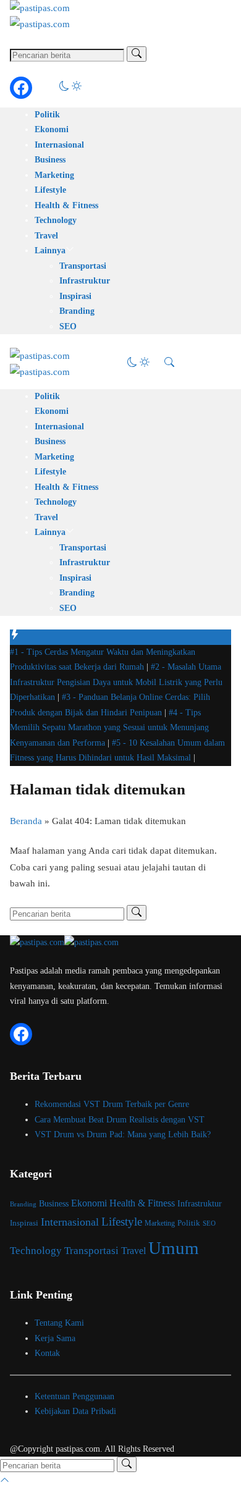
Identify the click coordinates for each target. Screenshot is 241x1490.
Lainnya (50, 250)
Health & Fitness (66, 205)
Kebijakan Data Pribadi (75, 1411)
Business (50, 159)
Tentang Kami (59, 1323)
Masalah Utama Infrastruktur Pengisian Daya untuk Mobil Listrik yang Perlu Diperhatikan (116, 682)
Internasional (59, 144)
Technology (56, 220)
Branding (77, 311)
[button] (70, 88)
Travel (46, 235)
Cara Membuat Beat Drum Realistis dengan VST (120, 1119)
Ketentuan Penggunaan (74, 1396)
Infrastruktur (84, 280)
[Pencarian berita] (136, 54)
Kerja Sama (55, 1338)
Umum (173, 1248)
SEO (68, 326)
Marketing (54, 175)
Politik (47, 114)
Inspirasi (75, 296)
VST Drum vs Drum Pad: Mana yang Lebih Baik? (123, 1134)
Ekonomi (52, 129)
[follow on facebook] (21, 88)
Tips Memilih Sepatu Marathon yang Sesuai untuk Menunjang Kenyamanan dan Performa (109, 727)
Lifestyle (50, 190)
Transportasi (82, 266)
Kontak (47, 1353)
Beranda (26, 821)
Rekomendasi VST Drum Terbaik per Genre (112, 1104)
